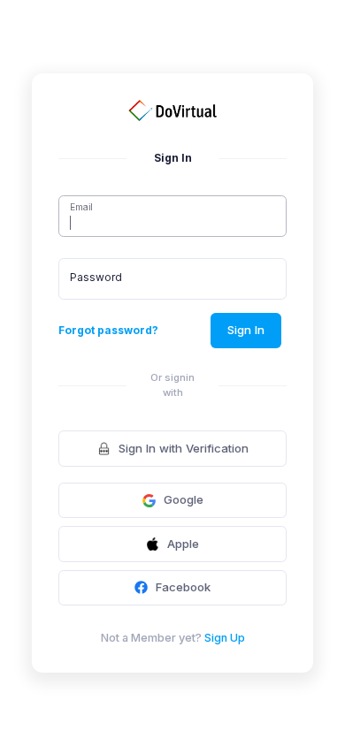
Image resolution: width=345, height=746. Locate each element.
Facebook (183, 587)
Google (183, 499)
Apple (183, 544)
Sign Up (224, 637)
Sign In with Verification (184, 448)
